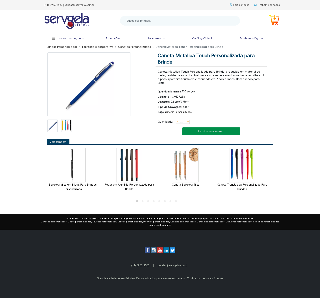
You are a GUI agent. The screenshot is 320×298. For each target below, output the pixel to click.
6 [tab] (166, 202)
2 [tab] (143, 202)
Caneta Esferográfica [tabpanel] (185, 185)
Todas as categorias (71, 38)
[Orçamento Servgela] (272, 20)
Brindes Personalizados (62, 47)
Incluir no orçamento (211, 131)
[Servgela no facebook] (147, 252)
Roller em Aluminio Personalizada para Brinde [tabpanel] (129, 187)
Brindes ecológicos (251, 38)
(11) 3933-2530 (140, 265)
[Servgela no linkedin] (166, 252)
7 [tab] (171, 202)
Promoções (113, 38)
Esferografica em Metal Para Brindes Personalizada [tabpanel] (73, 187)
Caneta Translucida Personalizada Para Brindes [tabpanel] (242, 187)
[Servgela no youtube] (160, 252)
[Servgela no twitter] (172, 252)
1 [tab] (138, 202)
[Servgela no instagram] (153, 252)
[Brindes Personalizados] (66, 21)
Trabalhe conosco (268, 4)
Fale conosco (241, 4)
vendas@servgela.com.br (173, 265)
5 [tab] (160, 202)
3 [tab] (149, 202)
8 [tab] (177, 202)
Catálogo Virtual (202, 38)
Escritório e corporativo (98, 47)
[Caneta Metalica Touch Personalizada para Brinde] (52, 125)
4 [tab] (154, 202)
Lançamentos (156, 38)
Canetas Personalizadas (134, 47)
